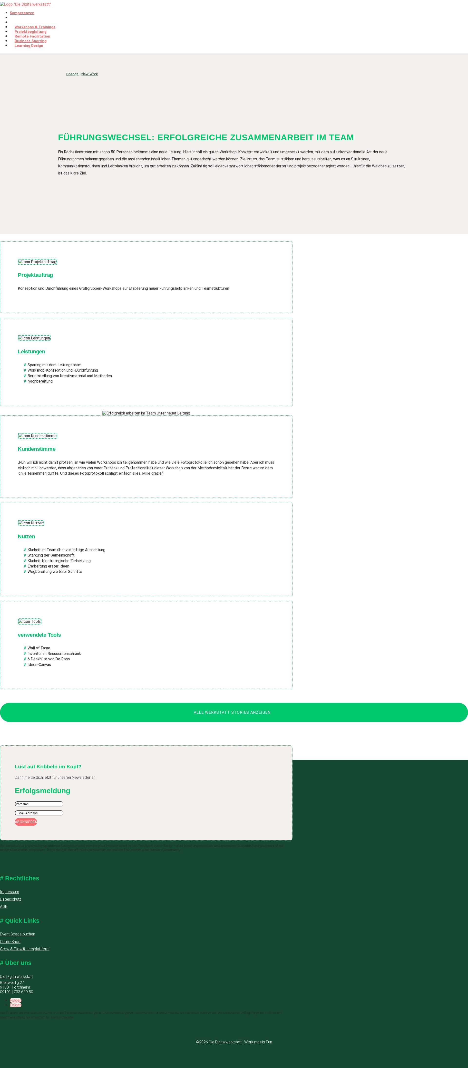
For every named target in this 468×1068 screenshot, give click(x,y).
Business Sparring (31, 41)
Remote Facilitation (32, 36)
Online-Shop (10, 941)
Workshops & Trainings (35, 27)
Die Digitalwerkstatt (16, 976)
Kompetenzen (22, 13)
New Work (89, 74)
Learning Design (29, 45)
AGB (4, 906)
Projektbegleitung (31, 31)
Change (72, 74)
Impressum (9, 891)
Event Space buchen (17, 934)
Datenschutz (10, 899)
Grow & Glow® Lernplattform (24, 949)
